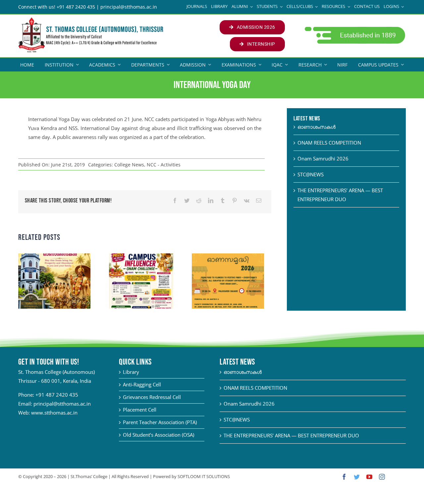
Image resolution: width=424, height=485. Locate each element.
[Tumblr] (223, 200)
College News (129, 164)
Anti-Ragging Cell (142, 384)
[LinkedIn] (211, 200)
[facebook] (344, 477)
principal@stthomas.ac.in (62, 403)
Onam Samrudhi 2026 (322, 158)
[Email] (259, 200)
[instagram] (382, 477)
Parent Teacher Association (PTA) (160, 422)
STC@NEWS (310, 174)
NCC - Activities (164, 164)
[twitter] (357, 477)
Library (131, 372)
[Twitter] (187, 200)
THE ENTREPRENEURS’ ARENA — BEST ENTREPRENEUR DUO (291, 435)
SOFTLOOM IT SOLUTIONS (204, 476)
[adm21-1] (354, 28)
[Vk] (246, 200)
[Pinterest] (234, 200)
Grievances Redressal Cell (152, 397)
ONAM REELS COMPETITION (329, 142)
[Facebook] (175, 200)
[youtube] (369, 477)
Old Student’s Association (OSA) (158, 434)
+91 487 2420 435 (56, 394)
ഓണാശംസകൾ (316, 126)
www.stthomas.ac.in (54, 412)
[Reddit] (199, 200)
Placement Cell (139, 409)
